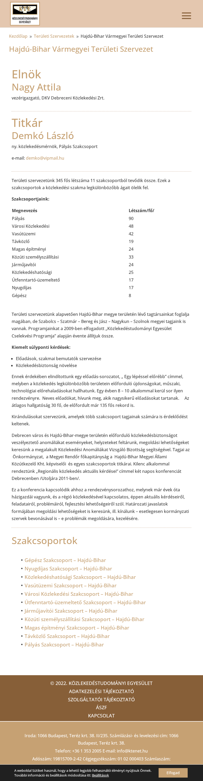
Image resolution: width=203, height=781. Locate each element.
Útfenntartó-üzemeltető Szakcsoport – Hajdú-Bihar (85, 602)
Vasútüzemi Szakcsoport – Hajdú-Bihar (71, 585)
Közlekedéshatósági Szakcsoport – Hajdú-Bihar (80, 577)
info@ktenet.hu (132, 751)
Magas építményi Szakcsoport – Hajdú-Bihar (77, 627)
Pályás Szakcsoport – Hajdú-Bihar (64, 644)
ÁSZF (101, 707)
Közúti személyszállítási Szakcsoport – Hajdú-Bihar (84, 619)
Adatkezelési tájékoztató (101, 691)
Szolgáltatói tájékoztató (101, 699)
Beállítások (100, 775)
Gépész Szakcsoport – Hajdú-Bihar (65, 560)
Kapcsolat (101, 715)
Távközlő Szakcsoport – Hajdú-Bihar (67, 636)
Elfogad (173, 772)
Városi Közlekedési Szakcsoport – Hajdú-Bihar (79, 593)
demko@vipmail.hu (45, 158)
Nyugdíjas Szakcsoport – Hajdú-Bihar (68, 568)
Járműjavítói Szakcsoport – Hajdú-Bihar (71, 610)
